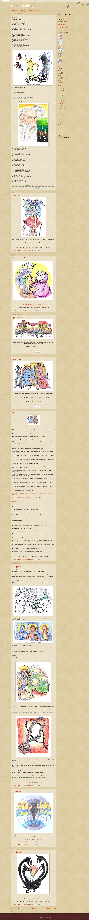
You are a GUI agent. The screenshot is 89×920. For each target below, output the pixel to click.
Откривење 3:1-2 (18, 195)
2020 (60, 80)
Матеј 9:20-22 (17, 359)
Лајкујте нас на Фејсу (62, 24)
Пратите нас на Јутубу (62, 22)
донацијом (35, 307)
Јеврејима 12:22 (18, 791)
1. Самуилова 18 (66, 40)
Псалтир (33, 185)
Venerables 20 (61, 131)
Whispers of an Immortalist (64, 130)
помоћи (25, 404)
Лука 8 (64, 59)
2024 (60, 73)
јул (61, 95)
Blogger (50, 917)
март (61, 102)
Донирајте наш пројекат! (62, 21)
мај (61, 98)
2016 (60, 122)
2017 (60, 85)
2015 (60, 124)
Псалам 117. (17, 17)
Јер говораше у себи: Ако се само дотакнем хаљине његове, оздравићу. (28, 497)
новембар (62, 88)
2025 (60, 72)
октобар (61, 90)
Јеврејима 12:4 (17, 852)
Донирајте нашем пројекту (33, 10)
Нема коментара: (30, 188)
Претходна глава (23, 553)
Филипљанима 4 (33, 304)
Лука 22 (33, 346)
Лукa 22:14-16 (17, 317)
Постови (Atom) (20, 911)
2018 (60, 83)
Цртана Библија (23, 5)
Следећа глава (44, 553)
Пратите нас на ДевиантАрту (63, 29)
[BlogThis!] (36, 188)
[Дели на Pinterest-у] (39, 188)
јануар (61, 120)
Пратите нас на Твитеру (62, 27)
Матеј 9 (33, 401)
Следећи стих (40, 304)
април (61, 100)
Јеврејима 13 (17, 566)
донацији (39, 247)
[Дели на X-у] (37, 188)
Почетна (14, 10)
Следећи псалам (39, 185)
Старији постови (51, 908)
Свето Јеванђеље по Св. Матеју (33, 553)
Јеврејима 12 (33, 839)
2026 (60, 70)
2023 (60, 75)
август (61, 93)
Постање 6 (65, 34)
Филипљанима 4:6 (19, 258)
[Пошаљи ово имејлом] (35, 188)
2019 (60, 82)
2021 (60, 78)
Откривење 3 (33, 244)
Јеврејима (34, 782)
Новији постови (15, 908)
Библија (21, 10)
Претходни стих (26, 304)
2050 (60, 68)
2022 (60, 77)
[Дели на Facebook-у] (38, 188)
